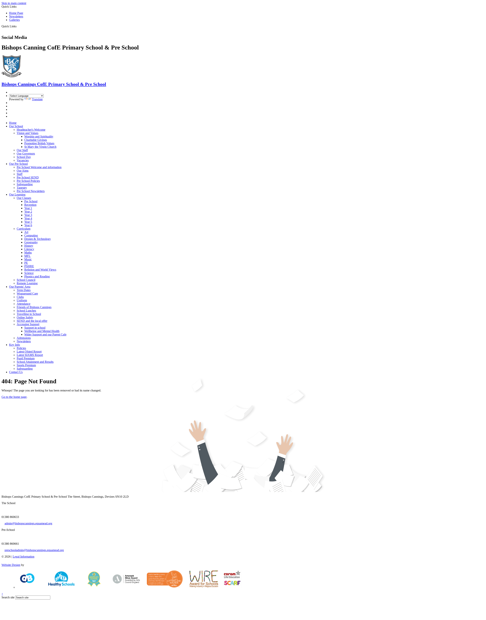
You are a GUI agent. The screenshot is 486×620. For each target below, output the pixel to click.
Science (29, 273)
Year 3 (28, 215)
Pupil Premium (26, 358)
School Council (26, 279)
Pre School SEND (28, 177)
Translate (37, 99)
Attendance (23, 303)
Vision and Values (27, 133)
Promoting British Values (39, 143)
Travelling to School (29, 314)
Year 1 (28, 208)
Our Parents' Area (19, 286)
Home (13, 122)
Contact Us (16, 372)
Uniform (22, 300)
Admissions (24, 337)
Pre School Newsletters (31, 191)
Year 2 (28, 211)
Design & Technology (37, 238)
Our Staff (22, 150)
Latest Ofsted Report (29, 351)
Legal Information (23, 556)
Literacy (29, 249)
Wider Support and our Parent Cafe (45, 334)
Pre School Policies (28, 180)
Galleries (14, 19)
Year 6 (28, 225)
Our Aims (22, 170)
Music (28, 259)
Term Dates (24, 290)
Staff (19, 174)
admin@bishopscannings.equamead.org (28, 523)
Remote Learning (27, 283)
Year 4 (28, 218)
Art (26, 232)
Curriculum (23, 228)
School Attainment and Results (35, 361)
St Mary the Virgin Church (40, 146)
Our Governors (26, 153)
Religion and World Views (40, 269)
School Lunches (26, 310)
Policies (21, 348)
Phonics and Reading (37, 276)
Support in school (34, 327)
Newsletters (16, 16)
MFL (27, 256)
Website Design (11, 565)
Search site (8, 597)
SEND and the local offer (32, 320)
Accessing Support (28, 324)
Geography (31, 242)
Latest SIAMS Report (30, 355)
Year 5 (28, 221)
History (28, 245)
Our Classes (24, 198)
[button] (18, 26)
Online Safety (25, 317)
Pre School (30, 201)
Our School (16, 126)
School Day (24, 157)
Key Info (14, 344)
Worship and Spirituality (38, 136)
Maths (28, 252)
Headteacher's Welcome (31, 129)
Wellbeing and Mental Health (41, 331)
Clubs (20, 297)
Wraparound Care (27, 293)
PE (26, 262)
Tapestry (22, 187)
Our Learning (17, 194)
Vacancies (23, 160)
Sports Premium (26, 365)
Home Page (16, 13)
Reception (30, 204)
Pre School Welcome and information (39, 167)
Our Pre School (18, 163)
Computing (31, 235)
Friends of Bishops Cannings (34, 307)
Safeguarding (25, 184)
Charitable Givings (35, 139)
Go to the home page (14, 396)
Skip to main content (14, 3)
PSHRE (29, 266)
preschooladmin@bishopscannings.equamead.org (34, 550)
